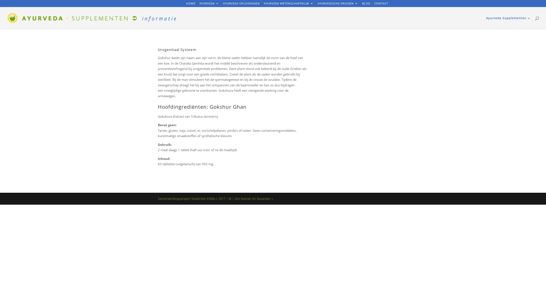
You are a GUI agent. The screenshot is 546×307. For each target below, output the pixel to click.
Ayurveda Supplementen (506, 18)
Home (190, 3)
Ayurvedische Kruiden (336, 3)
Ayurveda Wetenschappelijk (286, 3)
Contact (381, 3)
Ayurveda (207, 3)
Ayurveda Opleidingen (241, 3)
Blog (366, 3)
